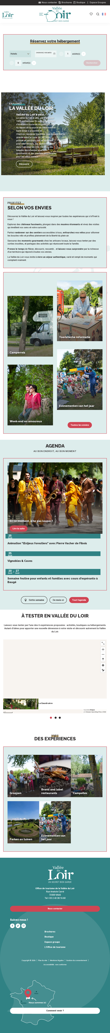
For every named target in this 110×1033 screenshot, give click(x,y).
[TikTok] (18, 926)
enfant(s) (26, 63)
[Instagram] (23, 926)
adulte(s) (76, 54)
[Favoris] (91, 14)
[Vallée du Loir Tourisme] (59, 14)
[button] (98, 14)
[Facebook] (12, 926)
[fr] (104, 14)
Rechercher (92, 63)
